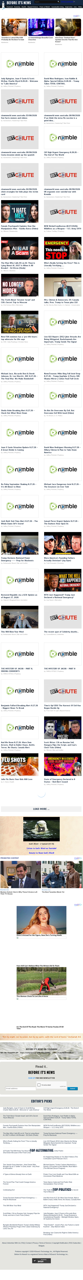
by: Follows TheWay (50, 231)
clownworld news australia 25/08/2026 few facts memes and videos (19, 116)
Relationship (14, 231)
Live (75, 7)
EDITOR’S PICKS (41, 1101)
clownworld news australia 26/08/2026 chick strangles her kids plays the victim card (19, 192)
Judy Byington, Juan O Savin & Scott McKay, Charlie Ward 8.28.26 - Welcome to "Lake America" (19, 81)
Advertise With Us (13, 1243)
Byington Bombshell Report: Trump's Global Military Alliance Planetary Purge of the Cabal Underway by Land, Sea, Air (21, 1226)
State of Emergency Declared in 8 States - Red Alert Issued (59, 780)
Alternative (19, 305)
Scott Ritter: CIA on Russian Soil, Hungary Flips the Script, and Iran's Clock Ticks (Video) (60, 745)
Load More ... (41, 809)
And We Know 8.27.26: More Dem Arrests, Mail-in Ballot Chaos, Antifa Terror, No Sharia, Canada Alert (18, 745)
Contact (28, 1243)
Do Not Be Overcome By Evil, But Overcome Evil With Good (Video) (59, 411)
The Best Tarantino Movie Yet (53, 892)
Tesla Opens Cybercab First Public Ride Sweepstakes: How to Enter (57, 1183)
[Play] (41, 829)
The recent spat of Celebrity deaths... (61, 632)
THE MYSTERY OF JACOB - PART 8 (59, 668)
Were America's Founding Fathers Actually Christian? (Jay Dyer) (59, 559)
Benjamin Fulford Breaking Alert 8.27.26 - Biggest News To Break (19, 706)
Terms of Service (45, 1243)
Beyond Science (33, 7)
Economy (17, 7)
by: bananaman (6, 120)
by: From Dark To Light (51, 710)
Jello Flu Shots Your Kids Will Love (16, 779)
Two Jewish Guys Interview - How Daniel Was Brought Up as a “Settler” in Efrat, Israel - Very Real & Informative (21, 1166)
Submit (72, 1089)
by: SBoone (4, 231)
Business (12, 270)
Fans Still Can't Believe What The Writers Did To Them (38, 966)
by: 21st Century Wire (8, 305)
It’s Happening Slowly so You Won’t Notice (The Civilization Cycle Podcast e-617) (60, 1158)
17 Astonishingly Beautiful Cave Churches (40, 39)
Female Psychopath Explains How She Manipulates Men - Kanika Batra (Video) (19, 227)
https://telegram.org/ (28, 1053)
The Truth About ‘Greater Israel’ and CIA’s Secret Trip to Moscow (18, 301)
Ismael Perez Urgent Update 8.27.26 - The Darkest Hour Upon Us (61, 522)
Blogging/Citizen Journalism (18, 600)
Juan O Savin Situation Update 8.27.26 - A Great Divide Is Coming (19, 448)
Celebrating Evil (9, 1190)
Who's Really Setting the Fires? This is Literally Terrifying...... (62, 264)
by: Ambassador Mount (8, 563)
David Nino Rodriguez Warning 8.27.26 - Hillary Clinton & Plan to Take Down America (62, 450)
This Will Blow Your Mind (12, 632)
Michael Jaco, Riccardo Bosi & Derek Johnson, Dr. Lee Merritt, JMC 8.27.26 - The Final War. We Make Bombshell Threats (19, 377)
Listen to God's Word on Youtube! (41, 848)
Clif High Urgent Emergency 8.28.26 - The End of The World (61, 153)
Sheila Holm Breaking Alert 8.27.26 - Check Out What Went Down (18, 411)
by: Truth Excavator (50, 563)
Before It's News (19, 2)
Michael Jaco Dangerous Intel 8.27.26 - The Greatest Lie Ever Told (62, 485)
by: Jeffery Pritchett (7, 86)
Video (80, 7)
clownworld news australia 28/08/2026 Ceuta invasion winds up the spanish (19, 153)
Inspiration (68, 7)
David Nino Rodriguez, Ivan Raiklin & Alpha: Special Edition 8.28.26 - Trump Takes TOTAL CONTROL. (61, 81)
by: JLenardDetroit (50, 634)
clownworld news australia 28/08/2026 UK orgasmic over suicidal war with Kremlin (62, 192)
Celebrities (60, 634)
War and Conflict (22, 563)
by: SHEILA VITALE (7, 674)
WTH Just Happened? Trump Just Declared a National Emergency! (59, 596)
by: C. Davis (5, 782)
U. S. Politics (58, 415)
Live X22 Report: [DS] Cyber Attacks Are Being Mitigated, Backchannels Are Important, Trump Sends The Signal (62, 339)
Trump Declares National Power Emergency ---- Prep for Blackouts (17, 559)
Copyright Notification (60, 1243)
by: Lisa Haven (49, 600)
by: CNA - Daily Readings (9, 342)
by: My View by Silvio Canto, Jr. (54, 305)
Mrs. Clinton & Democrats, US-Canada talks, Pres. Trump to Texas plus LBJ (61, 301)
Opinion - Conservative (72, 305)
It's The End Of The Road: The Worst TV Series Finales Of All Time (40, 1028)
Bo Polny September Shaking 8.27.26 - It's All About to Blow (18, 485)
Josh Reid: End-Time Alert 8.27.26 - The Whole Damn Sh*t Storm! (19, 522)
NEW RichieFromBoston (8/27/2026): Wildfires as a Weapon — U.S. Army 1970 (62, 227)
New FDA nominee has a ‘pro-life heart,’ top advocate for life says (19, 338)
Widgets (41, 1246)
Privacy (35, 1243)
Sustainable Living (58, 7)
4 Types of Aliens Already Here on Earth (17, 1174)
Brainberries (4, 42)
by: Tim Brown (48, 415)
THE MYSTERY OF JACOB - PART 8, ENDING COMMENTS (17, 669)
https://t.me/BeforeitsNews (63, 1053)
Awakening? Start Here (19, 120)
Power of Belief (45, 7)
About (4, 1243)
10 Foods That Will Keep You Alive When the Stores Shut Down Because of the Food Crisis (21, 1152)
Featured (10, 7)
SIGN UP (31, 1078)
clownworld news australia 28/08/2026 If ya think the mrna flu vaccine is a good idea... (62, 118)
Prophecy (18, 86)
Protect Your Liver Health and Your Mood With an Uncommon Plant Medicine (61, 1175)
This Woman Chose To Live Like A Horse (32, 996)
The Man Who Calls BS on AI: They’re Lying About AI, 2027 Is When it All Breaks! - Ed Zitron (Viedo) (18, 265)
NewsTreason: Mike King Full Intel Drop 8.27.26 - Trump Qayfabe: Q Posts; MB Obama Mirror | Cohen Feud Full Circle (62, 376)
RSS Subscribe (74, 1243)
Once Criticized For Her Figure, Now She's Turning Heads (39, 935)
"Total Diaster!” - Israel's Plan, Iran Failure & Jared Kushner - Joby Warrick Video (61, 1226)
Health (24, 7)
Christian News (23, 342)
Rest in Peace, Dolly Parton (53, 1151)
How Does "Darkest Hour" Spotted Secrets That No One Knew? (66, 40)
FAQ (23, 1243)
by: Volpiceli (5, 600)
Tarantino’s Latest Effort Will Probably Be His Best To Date (12, 39)
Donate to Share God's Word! (41, 853)
